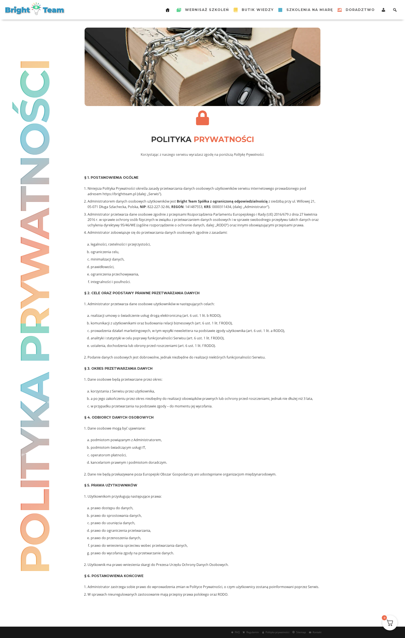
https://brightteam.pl (119, 194)
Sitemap (301, 632)
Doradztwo (360, 10)
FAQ (237, 632)
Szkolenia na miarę (309, 10)
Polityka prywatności (277, 632)
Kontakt (317, 632)
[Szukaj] (396, 10)
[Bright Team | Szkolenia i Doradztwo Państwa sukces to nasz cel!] (34, 9)
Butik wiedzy (258, 10)
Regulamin (252, 632)
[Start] (168, 10)
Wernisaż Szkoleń (207, 10)
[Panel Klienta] (383, 10)
